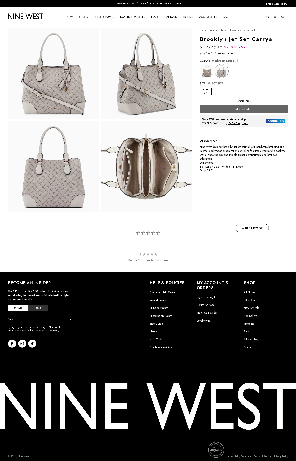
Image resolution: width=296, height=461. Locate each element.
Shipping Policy (159, 308)
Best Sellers (250, 316)
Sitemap (248, 347)
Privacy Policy (281, 456)
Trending (249, 324)
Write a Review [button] (252, 228)
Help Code (156, 339)
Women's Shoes (218, 30)
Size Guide (156, 324)
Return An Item (205, 305)
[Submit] (70, 319)
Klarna (153, 331)
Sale (246, 331)
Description (209, 140)
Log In (245, 123)
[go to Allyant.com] (216, 450)
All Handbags (252, 339)
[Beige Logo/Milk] (207, 71)
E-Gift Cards (251, 300)
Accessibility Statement (239, 456)
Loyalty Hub (203, 321)
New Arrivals (251, 308)
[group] (148, 3)
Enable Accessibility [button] (276, 4)
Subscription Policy (161, 316)
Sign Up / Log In (206, 297)
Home (203, 30)
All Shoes (249, 292)
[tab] (18, 308)
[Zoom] (53, 73)
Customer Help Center (163, 292)
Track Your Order (207, 313)
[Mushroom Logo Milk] (222, 71)
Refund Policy (158, 300)
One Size (205, 91)
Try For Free (234, 123)
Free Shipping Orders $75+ (148, 3)
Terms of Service (262, 456)
